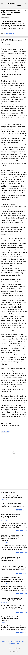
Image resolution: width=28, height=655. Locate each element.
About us (4, 641)
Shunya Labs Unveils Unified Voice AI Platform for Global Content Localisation (12, 618)
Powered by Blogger (14, 648)
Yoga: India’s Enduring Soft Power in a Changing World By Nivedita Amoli (11, 12)
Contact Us (11, 641)
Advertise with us (14, 643)
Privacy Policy (20, 641)
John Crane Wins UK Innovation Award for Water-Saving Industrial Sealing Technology (11, 558)
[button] (26, 11)
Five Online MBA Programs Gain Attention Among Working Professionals (10, 516)
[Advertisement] (14, 477)
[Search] (26, 4)
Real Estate (5, 432)
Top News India (10, 3)
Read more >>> (21, 510)
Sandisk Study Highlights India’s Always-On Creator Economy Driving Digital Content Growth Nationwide (12, 579)
